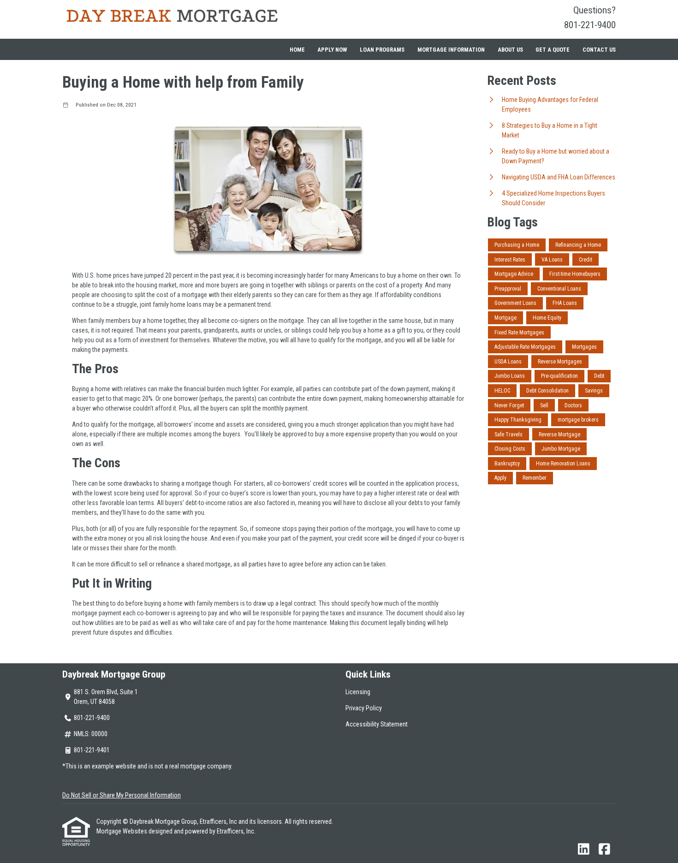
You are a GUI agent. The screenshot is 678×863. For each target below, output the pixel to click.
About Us (510, 49)
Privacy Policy (363, 708)
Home (297, 49)
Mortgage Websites (122, 831)
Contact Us (599, 49)
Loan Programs (382, 49)
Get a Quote (552, 49)
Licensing (357, 692)
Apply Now (332, 49)
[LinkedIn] (584, 850)
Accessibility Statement (376, 724)
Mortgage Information (451, 49)
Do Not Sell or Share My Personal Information (121, 795)
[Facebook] (604, 850)
